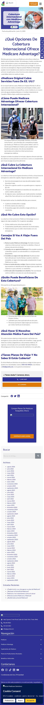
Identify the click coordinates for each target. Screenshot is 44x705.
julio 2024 (10, 518)
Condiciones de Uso (8, 675)
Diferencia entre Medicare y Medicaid (19, 596)
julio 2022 (10, 565)
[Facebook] (2, 669)
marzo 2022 (11, 571)
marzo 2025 (11, 501)
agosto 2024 (11, 516)
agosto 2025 (11, 490)
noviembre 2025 (12, 484)
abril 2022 (10, 569)
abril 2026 (10, 475)
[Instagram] (6, 669)
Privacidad (20, 675)
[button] (40, 4)
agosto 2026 (11, 467)
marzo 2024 (11, 526)
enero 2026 (10, 482)
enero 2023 (10, 552)
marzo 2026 (11, 477)
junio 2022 (10, 567)
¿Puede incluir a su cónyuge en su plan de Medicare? (23, 589)
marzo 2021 (11, 576)
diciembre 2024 (12, 507)
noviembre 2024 (12, 509)
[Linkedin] (14, 669)
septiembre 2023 (12, 539)
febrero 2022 (11, 574)
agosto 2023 (11, 541)
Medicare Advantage (7, 644)
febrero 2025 (11, 503)
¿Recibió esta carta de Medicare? (17, 598)
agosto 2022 (11, 563)
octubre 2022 (11, 559)
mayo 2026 (10, 473)
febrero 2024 (11, 529)
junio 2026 (10, 471)
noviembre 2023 (12, 535)
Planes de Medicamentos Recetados (11, 654)
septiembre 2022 (12, 561)
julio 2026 (10, 469)
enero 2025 (10, 505)
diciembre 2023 (12, 533)
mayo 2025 (10, 496)
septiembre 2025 (12, 488)
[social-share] (12, 396)
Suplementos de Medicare (8, 649)
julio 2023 (10, 544)
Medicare (3, 640)
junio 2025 (10, 494)
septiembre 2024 (12, 514)
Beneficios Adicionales (7, 658)
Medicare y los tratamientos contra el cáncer (21, 593)
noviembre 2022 (12, 556)
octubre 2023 (11, 537)
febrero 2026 (11, 479)
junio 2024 (10, 520)
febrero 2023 (11, 550)
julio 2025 (10, 492)
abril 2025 (10, 499)
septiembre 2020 (12, 580)
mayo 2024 (10, 522)
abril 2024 (10, 524)
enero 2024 (10, 531)
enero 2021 (10, 578)
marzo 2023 (11, 548)
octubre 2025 (11, 486)
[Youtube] (17, 669)
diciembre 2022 (12, 554)
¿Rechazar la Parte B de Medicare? (18, 591)
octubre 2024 (11, 511)
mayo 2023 (10, 546)
